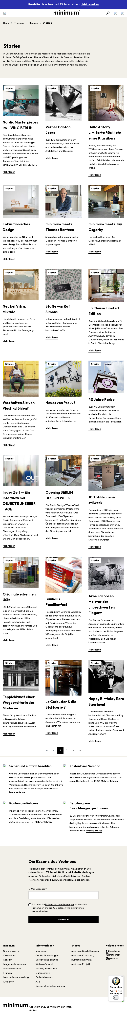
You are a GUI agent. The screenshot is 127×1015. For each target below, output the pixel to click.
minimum (9, 945)
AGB (55, 907)
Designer (8, 981)
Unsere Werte (11, 950)
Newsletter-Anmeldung (16, 977)
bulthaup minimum (81, 959)
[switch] (116, 997)
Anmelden (63, 919)
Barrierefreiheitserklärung (50, 985)
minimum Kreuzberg (82, 955)
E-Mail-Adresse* (37, 888)
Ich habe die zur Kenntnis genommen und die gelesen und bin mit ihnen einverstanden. (59, 908)
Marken (7, 972)
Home (6, 22)
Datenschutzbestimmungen (59, 904)
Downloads (9, 955)
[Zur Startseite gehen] (65, 12)
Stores (75, 945)
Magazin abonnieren (14, 964)
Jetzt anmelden (90, 4)
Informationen (45, 945)
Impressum (42, 950)
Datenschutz (43, 972)
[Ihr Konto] (115, 13)
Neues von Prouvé (60, 402)
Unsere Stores (94, 830)
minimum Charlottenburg (85, 950)
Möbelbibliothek (12, 968)
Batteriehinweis (44, 977)
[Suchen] (108, 13)
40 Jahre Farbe (101, 399)
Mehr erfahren (17, 792)
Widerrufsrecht (44, 964)
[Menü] (5, 13)
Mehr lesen (9, 171)
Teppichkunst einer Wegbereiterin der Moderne (19, 702)
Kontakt (7, 959)
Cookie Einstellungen (47, 955)
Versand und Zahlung (47, 959)
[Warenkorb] (121, 13)
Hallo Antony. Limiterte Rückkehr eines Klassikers (104, 132)
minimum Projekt (80, 964)
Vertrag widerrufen (46, 968)
